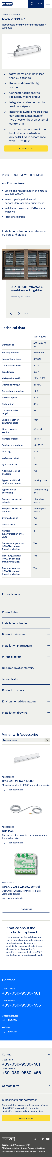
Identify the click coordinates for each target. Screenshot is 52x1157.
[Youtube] (47, 1139)
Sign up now (26, 1118)
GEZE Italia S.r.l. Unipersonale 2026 (16, 1145)
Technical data (40, 175)
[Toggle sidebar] (40, 4)
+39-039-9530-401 (21, 993)
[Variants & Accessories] (26, 741)
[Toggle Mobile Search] (32, 4)
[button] (11, 313)
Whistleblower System (10, 1148)
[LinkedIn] (43, 1139)
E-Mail (38, 955)
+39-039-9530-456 (21, 1005)
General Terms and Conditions (33, 1148)
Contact (7, 1054)
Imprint (42, 1151)
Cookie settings (22, 1151)
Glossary (33, 1151)
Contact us (26, 148)
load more (26, 909)
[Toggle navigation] (48, 4)
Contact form (10, 1085)
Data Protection (8, 1151)
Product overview (14, 175)
